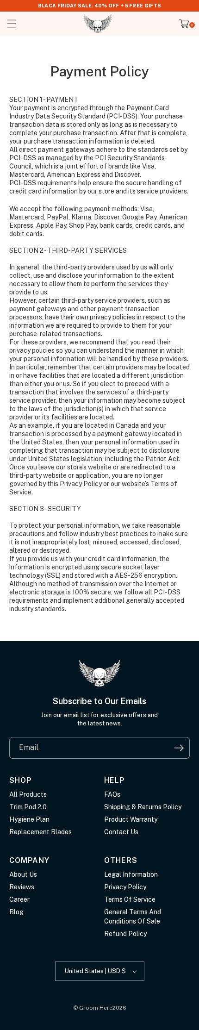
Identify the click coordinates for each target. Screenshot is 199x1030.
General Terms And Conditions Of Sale (132, 916)
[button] (11, 23)
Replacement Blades (40, 832)
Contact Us (121, 832)
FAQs (112, 794)
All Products (28, 794)
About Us (23, 874)
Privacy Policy (125, 887)
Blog (16, 912)
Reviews (21, 887)
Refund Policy (125, 933)
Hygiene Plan (29, 819)
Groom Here (95, 1008)
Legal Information (131, 874)
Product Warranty (130, 819)
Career (19, 899)
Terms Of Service (129, 899)
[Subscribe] (178, 748)
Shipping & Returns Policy (142, 807)
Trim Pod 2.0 (28, 807)
